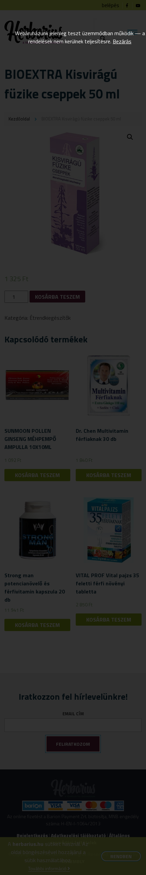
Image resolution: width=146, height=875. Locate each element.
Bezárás (122, 41)
